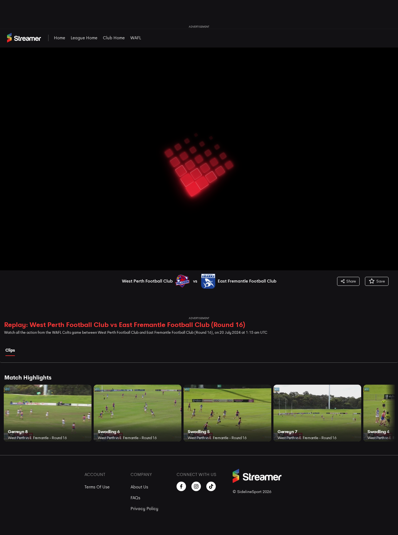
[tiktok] (211, 486)
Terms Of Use (97, 487)
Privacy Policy (144, 508)
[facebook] (181, 486)
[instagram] (196, 486)
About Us (139, 487)
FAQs (135, 498)
